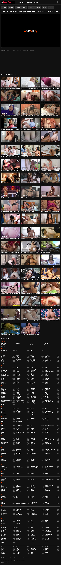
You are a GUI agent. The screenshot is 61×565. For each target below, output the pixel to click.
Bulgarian (3, 383)
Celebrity (32, 390)
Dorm (2, 412)
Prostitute (47, 513)
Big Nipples (18, 375)
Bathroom (3, 371)
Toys (31, 552)
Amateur (32, 356)
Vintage (30, 7)
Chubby (47, 392)
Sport (2, 537)
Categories (22, 2)
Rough (31, 521)
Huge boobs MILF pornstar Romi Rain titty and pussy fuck (30, 252)
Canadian (3, 389)
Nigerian (32, 496)
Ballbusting (47, 369)
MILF (2, 485)
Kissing (17, 473)
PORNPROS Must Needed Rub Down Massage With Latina (30, 238)
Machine (32, 485)
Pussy (2, 516)
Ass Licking (33, 360)
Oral (46, 502)
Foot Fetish (18, 431)
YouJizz (32, 344)
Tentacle (47, 548)
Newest (36, 2)
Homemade (18, 452)
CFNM (17, 388)
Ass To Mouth (48, 360)
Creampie (47, 398)
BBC (2, 367)
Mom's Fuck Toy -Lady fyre (7, 279)
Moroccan (47, 490)
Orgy (31, 503)
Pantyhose (18, 509)
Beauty (32, 371)
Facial (31, 425)
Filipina (32, 428)
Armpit (46, 359)
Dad (2, 408)
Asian (2, 360)
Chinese (32, 392)
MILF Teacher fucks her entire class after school (50, 279)
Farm (2, 427)
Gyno (31, 445)
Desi (2, 410)
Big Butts (18, 374)
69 (31, 350)
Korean (46, 473)
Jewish (17, 469)
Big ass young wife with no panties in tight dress (50, 88)
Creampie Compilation (6, 400)
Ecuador (18, 418)
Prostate (32, 513)
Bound (2, 381)
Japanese (18, 466)
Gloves (46, 440)
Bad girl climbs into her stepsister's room (10, 88)
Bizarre (17, 377)
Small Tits (38, 7)
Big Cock (47, 374)
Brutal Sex (32, 382)
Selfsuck (32, 529)
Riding (46, 520)
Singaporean (48, 531)
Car (17, 389)
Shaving (32, 530)
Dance (17, 408)
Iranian (32, 460)
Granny (24, 7)
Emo (2, 419)
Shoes (2, 531)
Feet (46, 427)
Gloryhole (32, 440)
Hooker (32, 452)
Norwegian (3, 497)
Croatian (32, 400)
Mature (17, 487)
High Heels (47, 450)
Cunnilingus (33, 402)
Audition (3, 361)
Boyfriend (18, 381)
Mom (17, 490)
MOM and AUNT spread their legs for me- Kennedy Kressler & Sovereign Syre (30, 88)
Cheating (47, 390)
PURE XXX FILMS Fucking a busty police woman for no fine (10, 266)
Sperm (46, 535)
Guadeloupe (48, 443)
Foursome (47, 431)
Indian (2, 459)
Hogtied (3, 452)
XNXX (31, 343)
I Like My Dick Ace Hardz (26, 184)
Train (46, 552)
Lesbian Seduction (49, 479)
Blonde (2, 378)
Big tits (22, 266)
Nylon (46, 497)
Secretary (3, 529)
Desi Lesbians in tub (45, 238)
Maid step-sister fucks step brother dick (30, 293)
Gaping (46, 438)
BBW (17, 367)
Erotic (17, 419)
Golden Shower (4, 442)
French (2, 432)
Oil (16, 502)
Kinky (2, 473)
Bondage (47, 378)
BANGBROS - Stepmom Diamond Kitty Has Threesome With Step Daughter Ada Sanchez (30, 156)
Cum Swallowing (49, 401)
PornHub (18, 343)
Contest (3, 397)
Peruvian (47, 509)
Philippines (3, 510)
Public (2, 514)
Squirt (17, 537)
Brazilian (32, 381)
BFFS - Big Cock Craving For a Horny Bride (10, 156)
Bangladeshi (4, 370)
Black (31, 377)
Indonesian (18, 459)
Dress (17, 414)
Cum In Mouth (33, 401)
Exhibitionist (19, 421)
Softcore (3, 534)
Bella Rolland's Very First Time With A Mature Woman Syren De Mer (10, 102)
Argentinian (18, 359)
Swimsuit (18, 541)
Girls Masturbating (49, 439)
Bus (17, 383)
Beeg (17, 344)
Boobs (2, 379)
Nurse (31, 497)
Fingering (47, 428)
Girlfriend (32, 439)
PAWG (2, 508)
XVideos (46, 343)
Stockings (32, 538)
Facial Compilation (49, 425)
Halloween (18, 449)
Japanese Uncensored (21, 467)
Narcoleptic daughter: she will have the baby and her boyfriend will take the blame (50, 156)
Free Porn (7, 562)
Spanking (32, 535)
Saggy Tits (3, 527)
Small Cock (33, 533)
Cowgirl (32, 398)
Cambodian (33, 388)
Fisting (17, 429)
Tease (2, 548)
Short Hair (18, 531)
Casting (47, 389)
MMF (17, 485)
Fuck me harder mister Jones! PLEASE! (49, 102)
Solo (31, 534)
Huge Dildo (18, 453)
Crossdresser (48, 400)
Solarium (18, 534)
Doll (31, 411)
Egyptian (32, 418)
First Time (3, 429)
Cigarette (9, 50)
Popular (29, 2)
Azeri (2, 363)
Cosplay (18, 397)
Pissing (46, 510)
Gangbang (32, 438)
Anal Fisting (33, 357)
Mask (31, 486)
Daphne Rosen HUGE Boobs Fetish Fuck (10, 307)
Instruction (47, 459)
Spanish (18, 535)
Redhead (18, 520)
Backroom (18, 369)
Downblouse (31, 50)
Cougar (47, 397)
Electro (47, 418)
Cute (46, 402)
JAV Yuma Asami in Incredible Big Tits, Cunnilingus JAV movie (50, 129)
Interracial (3, 460)
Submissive (33, 539)
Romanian (18, 521)
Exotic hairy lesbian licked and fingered (49, 143)
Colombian (18, 396)
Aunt (17, 361)
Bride (46, 381)
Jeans (46, 467)
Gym (17, 445)
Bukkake (47, 382)
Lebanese (18, 479)
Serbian (47, 529)
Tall (2, 546)
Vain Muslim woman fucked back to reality (10, 115)
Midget (17, 489)
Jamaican (3, 466)
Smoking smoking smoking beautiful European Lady (30, 102)
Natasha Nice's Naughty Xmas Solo (49, 307)
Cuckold (18, 7)
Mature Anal (33, 487)
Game (17, 438)
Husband (3, 454)
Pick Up (17, 510)
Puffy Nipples (33, 514)
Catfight (3, 390)
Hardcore (3, 450)
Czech (2, 404)
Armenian (32, 359)
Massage (47, 486)
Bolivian (32, 378)
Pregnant (18, 513)
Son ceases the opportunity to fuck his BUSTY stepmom (30, 129)
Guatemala (3, 445)
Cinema (11, 7)
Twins (31, 553)
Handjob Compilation (50, 449)
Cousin (17, 398)
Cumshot (3, 402)
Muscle (3, 491)
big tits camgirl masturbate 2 (27, 211)
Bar (16, 370)
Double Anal (18, 412)
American (47, 356)
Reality (2, 520)
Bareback (32, 370)
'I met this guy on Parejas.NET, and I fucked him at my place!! (30, 307)
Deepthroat (48, 408)
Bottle (46, 379)
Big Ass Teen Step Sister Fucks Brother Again (30, 320)
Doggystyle (18, 411)
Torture (51, 7)
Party (31, 509)
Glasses (18, 440)
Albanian (47, 355)
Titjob (17, 550)
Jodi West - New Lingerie (7, 320)
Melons (47, 487)
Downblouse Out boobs (26, 143)
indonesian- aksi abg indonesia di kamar (10, 334)
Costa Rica (33, 397)
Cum (17, 401)
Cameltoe (47, 388)
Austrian (47, 361)
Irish (46, 460)
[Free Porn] (8, 2)
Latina (31, 478)
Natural (3, 496)
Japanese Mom (4, 467)
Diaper (17, 410)
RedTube (3, 344)
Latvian (47, 478)
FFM (2, 425)
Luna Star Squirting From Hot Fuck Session (10, 252)
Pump (46, 514)
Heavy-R (3, 346)
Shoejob (47, 530)
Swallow (47, 539)
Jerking (3, 469)
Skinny (44, 7)
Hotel (46, 452)
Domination (48, 411)
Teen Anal (32, 548)
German (3, 439)
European (47, 419)
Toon (46, 550)
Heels (17, 450)
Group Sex (32, 443)
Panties (3, 509)
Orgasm (3, 503)
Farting (17, 427)
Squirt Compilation (34, 537)
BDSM (31, 367)
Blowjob (18, 378)
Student (18, 539)
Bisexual (3, 377)
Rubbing (3, 523)
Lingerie (3, 480)
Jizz (31, 469)
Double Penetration (49, 412)
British (2, 382)
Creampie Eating (20, 400)
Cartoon (32, 389)
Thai (2, 549)
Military (32, 489)
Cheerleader (4, 392)
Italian (17, 461)
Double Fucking (33, 412)
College (3, 396)
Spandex (3, 535)
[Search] (58, 2)
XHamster (3, 343)
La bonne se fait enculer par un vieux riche (10, 184)
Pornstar (47, 512)
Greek (17, 443)
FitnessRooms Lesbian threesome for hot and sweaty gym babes (10, 211)
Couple (3, 398)
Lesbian (32, 479)
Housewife (3, 453)
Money (32, 490)
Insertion (32, 459)
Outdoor (47, 503)
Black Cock (47, 377)
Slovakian (18, 533)
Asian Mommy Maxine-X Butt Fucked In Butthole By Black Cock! (10, 170)
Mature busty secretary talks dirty (29, 197)
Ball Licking (33, 369)
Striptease (3, 539)
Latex (17, 478)
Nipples (47, 496)
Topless (3, 552)
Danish (32, 408)
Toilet (31, 550)
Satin (17, 527)
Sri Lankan (47, 537)
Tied (46, 549)
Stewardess (18, 538)
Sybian (2, 542)
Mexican (3, 489)
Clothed (18, 394)
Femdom (3, 428)
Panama (47, 508)
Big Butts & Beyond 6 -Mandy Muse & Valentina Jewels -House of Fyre (30, 334)
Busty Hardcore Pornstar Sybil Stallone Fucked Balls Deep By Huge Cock (50, 266)
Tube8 (45, 344)
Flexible (47, 429)
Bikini (46, 375)
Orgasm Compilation (20, 503)
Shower (32, 531)
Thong (17, 549)
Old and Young (33, 502)
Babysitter (3, 369)
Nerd (17, 496)
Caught (17, 390)
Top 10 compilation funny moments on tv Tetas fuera (10, 197)
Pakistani (32, 508)
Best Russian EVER (5, 143)
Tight (2, 550)
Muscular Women (20, 491)
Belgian (3, 373)
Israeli (2, 461)
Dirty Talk (47, 410)
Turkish (17, 553)
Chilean (17, 392)
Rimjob (2, 521)
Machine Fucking (49, 485)
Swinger (32, 541)
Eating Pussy (4, 418)
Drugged (4, 7)
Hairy (2, 449)
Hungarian (47, 453)
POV (17, 508)
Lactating (3, 478)
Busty (17, 50)
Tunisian (3, 553)
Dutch (46, 414)
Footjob (32, 431)
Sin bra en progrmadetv (6, 225)
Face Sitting (19, 425)
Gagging (3, 438)
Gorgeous (18, 442)
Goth (31, 442)
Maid (2, 486)
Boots (17, 379)
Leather (3, 479)
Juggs (46, 469)
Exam (2, 421)
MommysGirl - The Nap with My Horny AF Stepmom (50, 170)
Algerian (3, 356)
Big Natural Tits (5, 375)
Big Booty (3, 374)
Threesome (33, 549)
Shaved (17, 530)
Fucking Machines (20, 432)
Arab (2, 359)
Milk (46, 489)
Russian (18, 523)
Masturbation (4, 487)
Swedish (3, 541)
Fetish (17, 428)
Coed (46, 394)
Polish (17, 512)
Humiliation (33, 453)
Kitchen (32, 473)
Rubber (46, 521)
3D (16, 350)
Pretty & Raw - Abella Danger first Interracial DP (30, 225)
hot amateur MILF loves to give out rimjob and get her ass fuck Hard (50, 320)
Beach (17, 371)
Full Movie (32, 432)
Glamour (3, 440)
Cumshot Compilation (21, 402)
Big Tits (26, 50)
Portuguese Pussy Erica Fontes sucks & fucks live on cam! (50, 115)
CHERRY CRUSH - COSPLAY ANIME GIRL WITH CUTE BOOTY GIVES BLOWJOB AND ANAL (10, 238)
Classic (32, 393)
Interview (18, 460)
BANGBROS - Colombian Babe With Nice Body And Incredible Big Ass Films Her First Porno (30, 279)
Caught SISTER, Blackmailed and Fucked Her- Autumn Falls (50, 225)
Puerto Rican (19, 514)
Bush (31, 383)
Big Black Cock (33, 373)
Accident (3, 355)
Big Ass (21, 50)
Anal (2, 357)
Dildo (31, 410)
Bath (46, 370)
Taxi (31, 546)
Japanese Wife (33, 467)
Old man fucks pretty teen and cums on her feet (50, 197)
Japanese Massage (49, 466)
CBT (2, 388)
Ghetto (17, 439)
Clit (46, 393)
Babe (14, 50)
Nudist (17, 497)
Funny (46, 432)
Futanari (3, 433)
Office (2, 502)
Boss (31, 379)
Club (31, 394)
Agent (31, 355)
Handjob (32, 449)
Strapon (47, 538)
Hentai (32, 450)
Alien (17, 356)
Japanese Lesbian (34, 466)
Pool (31, 512)
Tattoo (17, 546)
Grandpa (47, 442)
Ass (17, 360)
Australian (32, 361)
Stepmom (3, 538)
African (17, 355)
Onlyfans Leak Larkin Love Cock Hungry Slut (10, 293)
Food (2, 431)
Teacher (47, 546)
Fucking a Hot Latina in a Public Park (49, 184)
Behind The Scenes (49, 371)
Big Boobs (47, 373)
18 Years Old (4, 350)
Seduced (18, 529)
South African (48, 534)
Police (2, 512)
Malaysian (18, 486)
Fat (31, 427)
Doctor (3, 411)
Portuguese (4, 513)
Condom (47, 396)
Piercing (32, 510)
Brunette (18, 382)
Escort (32, 419)
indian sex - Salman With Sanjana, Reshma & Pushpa (30, 115)
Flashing (32, 429)
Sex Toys (3, 530)
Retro (31, 520)
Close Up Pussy (4, 394)
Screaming (47, 527)
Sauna (31, 527)
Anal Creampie (19, 357)
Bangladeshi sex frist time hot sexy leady (10, 129)
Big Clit (32, 374)
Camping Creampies (45, 252)
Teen (17, 548)
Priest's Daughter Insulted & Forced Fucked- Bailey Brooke (30, 170)
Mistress (3, 490)
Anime (46, 357)
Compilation (33, 396)
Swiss (46, 541)
